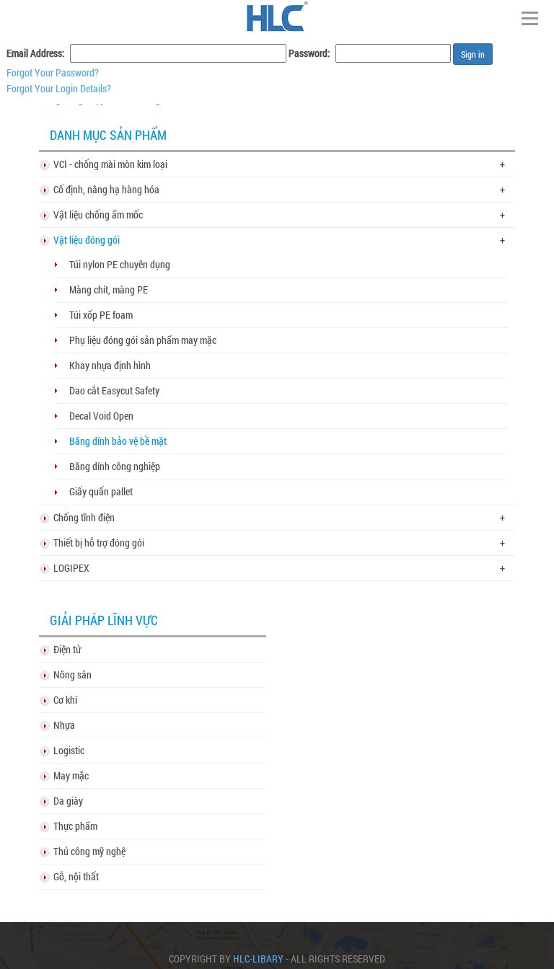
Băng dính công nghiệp (114, 466)
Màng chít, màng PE (108, 289)
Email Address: (35, 53)
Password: (309, 53)
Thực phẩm (75, 826)
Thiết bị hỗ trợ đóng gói (98, 542)
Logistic (68, 750)
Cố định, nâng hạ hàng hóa (106, 189)
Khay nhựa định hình (110, 365)
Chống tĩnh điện (84, 517)
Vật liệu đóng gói (86, 240)
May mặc (71, 775)
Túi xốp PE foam (101, 315)
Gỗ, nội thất (76, 876)
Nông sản (72, 674)
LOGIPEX (71, 568)
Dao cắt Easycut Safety (114, 390)
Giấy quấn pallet (101, 491)
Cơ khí (65, 700)
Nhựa (64, 725)
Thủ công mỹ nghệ (89, 851)
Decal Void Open (101, 415)
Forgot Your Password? (52, 72)
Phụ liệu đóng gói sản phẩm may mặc (142, 340)
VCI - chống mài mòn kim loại (110, 164)
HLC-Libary (258, 958)
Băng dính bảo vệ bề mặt (118, 441)
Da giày (68, 801)
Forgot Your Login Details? (58, 88)
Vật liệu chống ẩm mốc (98, 214)
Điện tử (67, 649)
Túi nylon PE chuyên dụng (119, 264)
